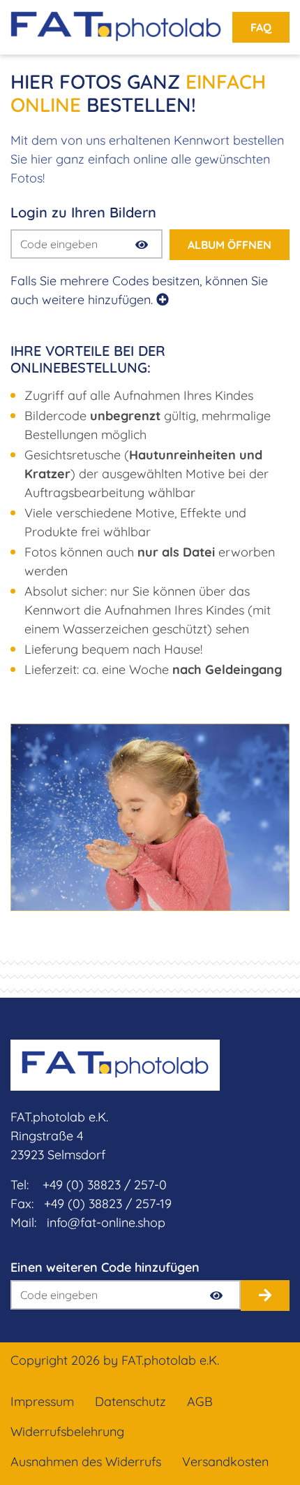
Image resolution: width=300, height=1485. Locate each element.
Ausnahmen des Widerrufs (85, 1462)
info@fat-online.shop (106, 1222)
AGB (200, 1401)
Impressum (42, 1401)
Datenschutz (130, 1401)
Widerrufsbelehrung (67, 1431)
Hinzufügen (265, 1295)
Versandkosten (225, 1462)
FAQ (260, 27)
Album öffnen (229, 245)
